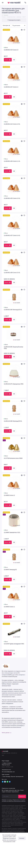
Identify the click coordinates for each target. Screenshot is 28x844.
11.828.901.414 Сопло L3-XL (12, 124)
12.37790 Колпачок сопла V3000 (13, 458)
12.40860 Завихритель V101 (12, 532)
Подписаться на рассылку (8, 788)
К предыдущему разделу (14, 20)
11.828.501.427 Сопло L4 (11, 87)
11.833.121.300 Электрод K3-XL (13, 421)
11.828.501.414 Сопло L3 (11, 50)
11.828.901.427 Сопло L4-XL (12, 235)
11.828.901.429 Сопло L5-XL (12, 272)
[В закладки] (24, 30)
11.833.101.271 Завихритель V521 (13, 384)
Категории (5, 25)
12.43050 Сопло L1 (9, 606)
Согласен (21, 838)
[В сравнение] (22, 30)
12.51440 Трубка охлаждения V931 (14, 643)
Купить (6, 59)
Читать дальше (6, 732)
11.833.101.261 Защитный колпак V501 (13, 347)
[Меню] (2, 2)
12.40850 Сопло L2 (9, 495)
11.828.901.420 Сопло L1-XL (12, 161)
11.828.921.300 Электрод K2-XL (13, 309)
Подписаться (22, 796)
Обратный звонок (6, 764)
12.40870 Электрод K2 (10, 569)
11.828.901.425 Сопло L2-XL (12, 198)
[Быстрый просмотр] (14, 59)
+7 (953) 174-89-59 (6, 763)
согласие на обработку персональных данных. (14, 801)
